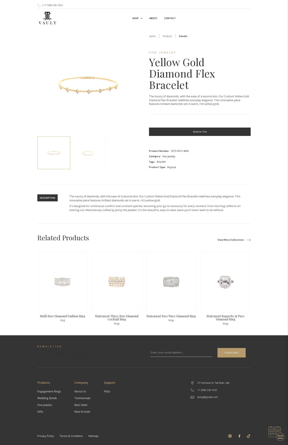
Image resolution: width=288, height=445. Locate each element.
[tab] (53, 152)
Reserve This (200, 131)
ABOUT (153, 18)
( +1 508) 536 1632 (52, 5)
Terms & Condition (71, 436)
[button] (137, 18)
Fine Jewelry (44, 405)
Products (167, 36)
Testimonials (82, 398)
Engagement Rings (49, 391)
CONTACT (170, 18)
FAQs (107, 391)
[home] (47, 18)
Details (183, 36)
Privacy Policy (45, 436)
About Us (80, 391)
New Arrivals (82, 411)
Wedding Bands (47, 398)
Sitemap (93, 436)
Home (152, 36)
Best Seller (81, 405)
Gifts (40, 411)
